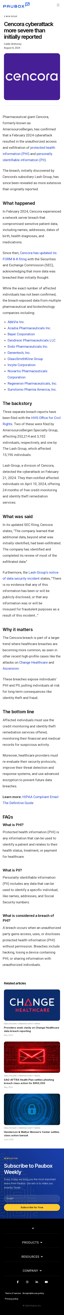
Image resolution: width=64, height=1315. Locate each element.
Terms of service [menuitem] (13, 1293)
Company (30, 1270)
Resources (30, 1256)
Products (30, 1242)
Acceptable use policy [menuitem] (33, 1293)
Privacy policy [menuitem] (11, 1298)
